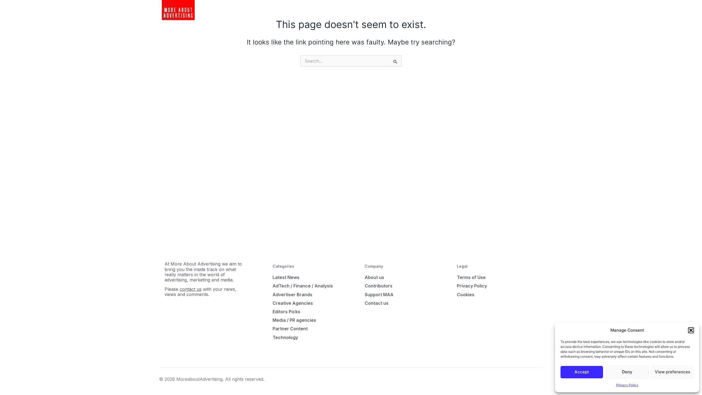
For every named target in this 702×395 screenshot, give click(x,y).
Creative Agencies (293, 303)
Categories (312, 10)
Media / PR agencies (294, 320)
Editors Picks (286, 311)
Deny (627, 371)
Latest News (286, 277)
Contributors (378, 286)
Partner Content (290, 328)
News (290, 10)
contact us (191, 289)
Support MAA (379, 294)
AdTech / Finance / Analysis (303, 286)
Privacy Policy (627, 385)
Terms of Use (471, 277)
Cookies (465, 294)
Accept (581, 371)
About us (374, 277)
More (334, 10)
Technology (285, 337)
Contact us (377, 303)
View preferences (672, 371)
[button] (691, 330)
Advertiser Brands (292, 294)
